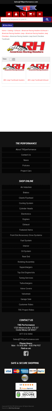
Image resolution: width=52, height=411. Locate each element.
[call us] (23, 14)
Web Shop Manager (14, 408)
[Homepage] (9, 14)
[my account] (16, 14)
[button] (26, 19)
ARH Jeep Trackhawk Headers (13, 80)
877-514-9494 (26, 334)
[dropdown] (39, 14)
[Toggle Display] (12, 59)
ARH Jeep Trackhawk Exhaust (38, 80)
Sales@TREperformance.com (26, 2)
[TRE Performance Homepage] (26, 8)
